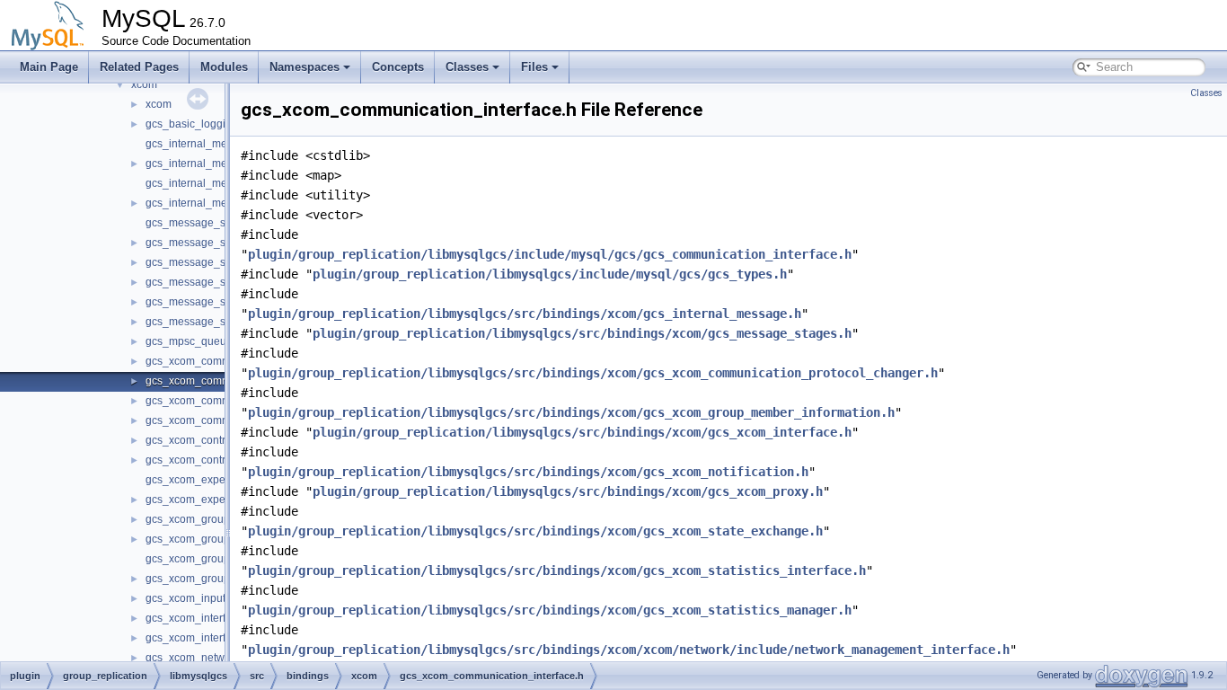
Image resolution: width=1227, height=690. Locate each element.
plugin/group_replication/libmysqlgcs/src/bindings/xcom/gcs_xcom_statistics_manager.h (550, 610)
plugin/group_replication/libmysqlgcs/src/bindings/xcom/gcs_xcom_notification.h (528, 471)
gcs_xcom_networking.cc (207, 657)
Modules (224, 67)
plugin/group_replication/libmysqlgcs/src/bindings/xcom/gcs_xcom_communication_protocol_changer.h (593, 373)
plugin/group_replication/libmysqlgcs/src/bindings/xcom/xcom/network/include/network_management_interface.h (629, 649)
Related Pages (139, 67)
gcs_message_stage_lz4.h (211, 242)
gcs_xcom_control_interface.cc (221, 440)
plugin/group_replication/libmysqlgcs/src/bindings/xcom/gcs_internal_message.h (524, 313)
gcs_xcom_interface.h (199, 638)
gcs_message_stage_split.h (214, 282)
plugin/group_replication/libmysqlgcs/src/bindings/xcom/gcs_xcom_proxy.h (568, 491)
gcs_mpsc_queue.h (194, 341)
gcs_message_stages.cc (206, 302)
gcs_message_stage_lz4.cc (213, 223)
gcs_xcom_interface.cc (201, 618)
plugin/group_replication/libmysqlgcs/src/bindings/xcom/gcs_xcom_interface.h (582, 432)
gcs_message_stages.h (203, 321)
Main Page (49, 67)
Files (534, 67)
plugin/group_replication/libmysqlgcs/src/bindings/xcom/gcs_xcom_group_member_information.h (571, 412)
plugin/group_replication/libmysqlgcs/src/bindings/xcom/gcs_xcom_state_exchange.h (535, 531)
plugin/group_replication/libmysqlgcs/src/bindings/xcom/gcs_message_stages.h (582, 333)
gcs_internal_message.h (206, 163)
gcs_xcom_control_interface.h (219, 460)
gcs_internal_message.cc (208, 143)
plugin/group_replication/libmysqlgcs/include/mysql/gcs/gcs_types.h (550, 274)
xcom (144, 84)
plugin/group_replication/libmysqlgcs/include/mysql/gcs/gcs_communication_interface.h (550, 254)
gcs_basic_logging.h (196, 124)
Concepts (398, 67)
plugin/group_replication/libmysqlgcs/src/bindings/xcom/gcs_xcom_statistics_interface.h (557, 570)
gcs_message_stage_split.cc (216, 262)
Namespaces (304, 67)
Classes (467, 67)
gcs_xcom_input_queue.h (209, 598)
